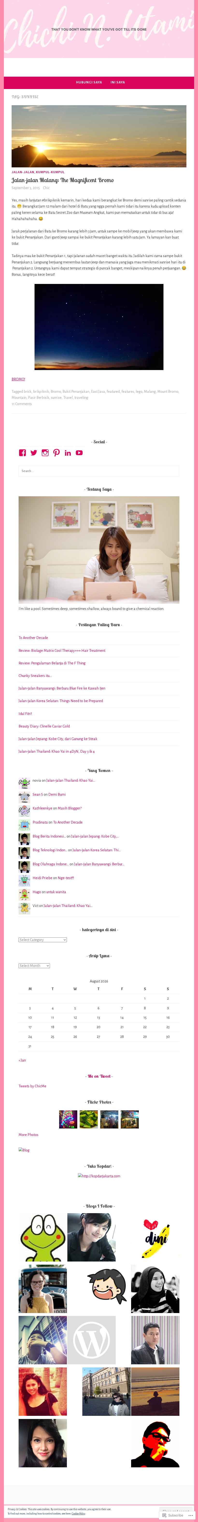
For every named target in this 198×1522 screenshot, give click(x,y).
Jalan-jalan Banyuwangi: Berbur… (99, 864)
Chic (46, 188)
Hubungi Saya (89, 82)
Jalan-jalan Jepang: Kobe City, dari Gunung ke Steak (58, 739)
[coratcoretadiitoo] (43, 1341)
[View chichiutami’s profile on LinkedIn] (68, 453)
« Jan (22, 1060)
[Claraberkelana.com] (43, 1392)
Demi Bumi (57, 794)
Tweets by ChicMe (32, 1086)
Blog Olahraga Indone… (51, 864)
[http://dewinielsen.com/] (43, 1290)
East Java (98, 391)
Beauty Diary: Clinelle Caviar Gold (44, 726)
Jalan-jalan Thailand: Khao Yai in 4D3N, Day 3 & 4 (57, 751)
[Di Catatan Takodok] (43, 1238)
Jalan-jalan (23, 172)
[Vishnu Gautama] (91, 1341)
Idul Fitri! (25, 714)
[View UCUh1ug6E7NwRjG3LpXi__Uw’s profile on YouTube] (80, 453)
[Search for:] (99, 471)
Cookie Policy (78, 1513)
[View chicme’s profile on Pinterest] (57, 453)
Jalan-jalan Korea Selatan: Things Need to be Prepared (61, 701)
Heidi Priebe (42, 878)
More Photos (28, 1135)
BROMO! (18, 379)
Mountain (19, 398)
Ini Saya (118, 82)
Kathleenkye (42, 808)
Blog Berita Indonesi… (49, 836)
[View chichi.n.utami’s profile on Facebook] (23, 453)
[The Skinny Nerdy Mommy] (43, 1444)
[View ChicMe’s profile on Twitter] (34, 453)
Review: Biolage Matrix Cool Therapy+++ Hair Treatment (62, 651)
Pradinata (40, 822)
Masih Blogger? (70, 808)
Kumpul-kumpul (50, 172)
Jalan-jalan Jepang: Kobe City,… (95, 836)
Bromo (56, 391)
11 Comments (22, 404)
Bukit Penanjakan (76, 391)
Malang (150, 391)
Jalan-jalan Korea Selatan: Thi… (97, 850)
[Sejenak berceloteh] (155, 1238)
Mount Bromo (167, 391)
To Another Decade (33, 638)
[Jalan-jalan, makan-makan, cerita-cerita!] (106, 1392)
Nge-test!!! (66, 878)
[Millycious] (91, 1238)
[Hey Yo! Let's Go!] (155, 1290)
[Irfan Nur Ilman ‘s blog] (155, 1341)
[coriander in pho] (106, 1290)
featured (113, 391)
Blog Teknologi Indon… (50, 850)
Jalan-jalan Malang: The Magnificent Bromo (63, 180)
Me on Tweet (99, 1076)
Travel (68, 398)
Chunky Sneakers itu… (35, 676)
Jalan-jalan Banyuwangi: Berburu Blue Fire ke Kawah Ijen (62, 688)
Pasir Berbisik (38, 398)
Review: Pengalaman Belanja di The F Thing (52, 663)
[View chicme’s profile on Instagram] (46, 453)
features (127, 391)
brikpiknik (41, 391)
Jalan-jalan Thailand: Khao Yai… (70, 780)
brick (27, 391)
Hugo (37, 892)
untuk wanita (56, 892)
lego (139, 391)
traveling (81, 398)
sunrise (56, 398)
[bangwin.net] (155, 1444)
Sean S (38, 794)
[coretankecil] (155, 1392)
